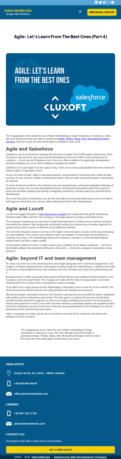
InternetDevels (41, 457)
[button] (80, 11)
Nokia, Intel (80, 139)
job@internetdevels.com (29, 423)
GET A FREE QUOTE (60, 449)
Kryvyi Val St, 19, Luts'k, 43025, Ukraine (39, 373)
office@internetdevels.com (31, 393)
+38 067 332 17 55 (25, 413)
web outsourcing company (53, 214)
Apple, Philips (66, 139)
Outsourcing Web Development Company (80, 457)
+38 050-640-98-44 (25, 383)
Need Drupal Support (102, 12)
